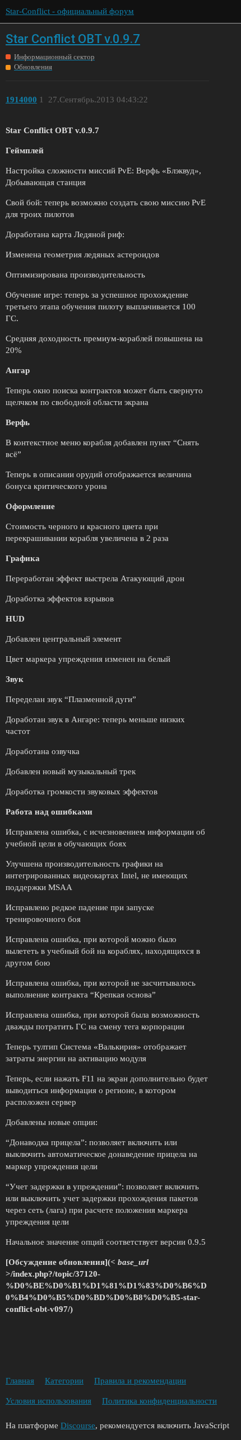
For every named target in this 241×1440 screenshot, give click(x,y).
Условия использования (48, 1400)
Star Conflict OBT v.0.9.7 (73, 39)
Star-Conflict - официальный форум (70, 11)
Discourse (78, 1425)
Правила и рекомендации (140, 1380)
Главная (20, 1380)
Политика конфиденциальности (159, 1400)
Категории (64, 1380)
